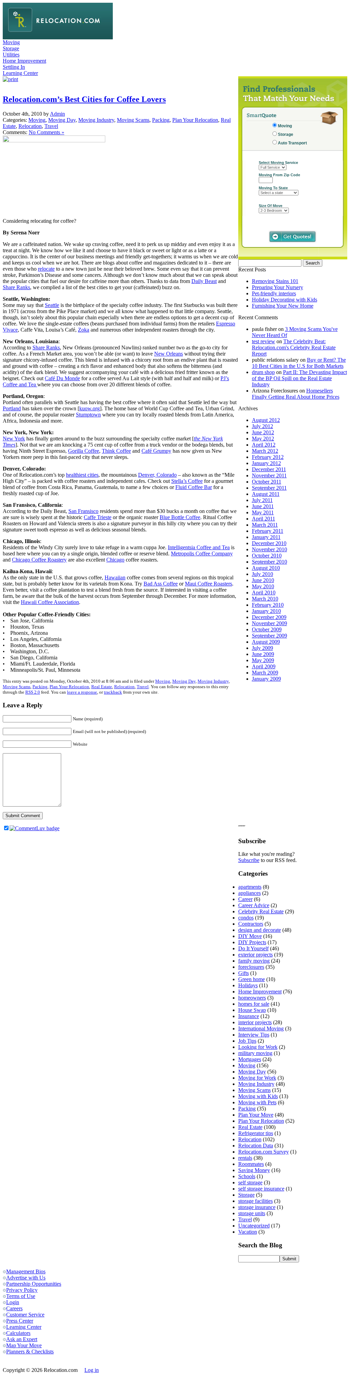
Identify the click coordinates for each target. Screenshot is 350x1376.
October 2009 (267, 629)
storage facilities (255, 1201)
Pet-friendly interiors (274, 293)
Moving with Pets (257, 1102)
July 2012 (262, 426)
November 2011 (269, 475)
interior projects (255, 1022)
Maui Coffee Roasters (208, 584)
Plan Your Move (255, 1115)
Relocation (30, 126)
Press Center (19, 1321)
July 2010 (262, 574)
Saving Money (254, 1170)
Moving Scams (133, 120)
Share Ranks (16, 287)
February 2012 (268, 457)
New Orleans (168, 354)
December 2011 (269, 469)
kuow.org (89, 408)
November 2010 (269, 549)
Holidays (248, 985)
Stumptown (88, 414)
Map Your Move (24, 1345)
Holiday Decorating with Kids (284, 300)
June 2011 (263, 506)
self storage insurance (261, 1189)
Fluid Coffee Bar (193, 487)
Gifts (243, 973)
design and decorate (259, 930)
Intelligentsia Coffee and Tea (199, 547)
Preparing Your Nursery (277, 287)
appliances (249, 893)
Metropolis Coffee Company (202, 553)
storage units (251, 1213)
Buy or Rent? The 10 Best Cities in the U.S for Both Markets (299, 363)
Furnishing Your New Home (282, 306)
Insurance (248, 1016)
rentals (245, 1158)
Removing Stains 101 (275, 281)
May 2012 (263, 438)
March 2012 (265, 451)
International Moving (261, 1028)
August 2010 (266, 568)
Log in (91, 1370)
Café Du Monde (62, 378)
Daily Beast (204, 281)
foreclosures (251, 967)
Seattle (52, 305)
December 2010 (269, 543)
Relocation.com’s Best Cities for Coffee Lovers (84, 99)
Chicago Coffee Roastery (39, 560)
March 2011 (265, 525)
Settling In (14, 67)
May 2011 (263, 512)
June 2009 (263, 654)
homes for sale (253, 1004)
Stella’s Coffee (187, 481)
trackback (113, 692)
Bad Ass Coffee (161, 584)
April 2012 (263, 445)
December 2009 (269, 617)
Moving (11, 42)
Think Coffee (116, 451)
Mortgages (249, 1059)
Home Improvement (24, 61)
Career (245, 899)
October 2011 (266, 482)
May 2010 (263, 586)
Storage (11, 48)
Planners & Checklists (30, 1351)
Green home (251, 979)
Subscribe (248, 860)
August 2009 (266, 642)
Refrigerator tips (255, 1133)
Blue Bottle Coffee (180, 517)
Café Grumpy (156, 451)
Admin (57, 114)
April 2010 (263, 592)
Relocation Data (255, 1145)
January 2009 (266, 679)
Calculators (18, 1333)
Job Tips (247, 1041)
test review (263, 341)
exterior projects (255, 954)
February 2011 (267, 531)
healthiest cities (82, 475)
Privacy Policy (22, 1290)
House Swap (252, 1010)
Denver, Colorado (157, 475)
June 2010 (263, 580)
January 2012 (266, 463)
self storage (250, 1182)
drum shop (263, 372)
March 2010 (265, 599)
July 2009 (262, 648)
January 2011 (266, 537)
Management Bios (25, 1271)
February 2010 (268, 605)
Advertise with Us (25, 1278)
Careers (14, 1308)
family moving (254, 961)
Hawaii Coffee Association (50, 602)
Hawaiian (115, 577)
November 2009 (269, 623)
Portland (12, 408)
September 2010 (269, 562)
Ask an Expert (21, 1339)
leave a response (82, 692)
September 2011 (269, 488)
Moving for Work (257, 1078)
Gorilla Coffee (83, 451)
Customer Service (25, 1314)
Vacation (247, 1232)
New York (14, 438)
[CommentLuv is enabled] (34, 828)
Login (12, 1302)
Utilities (11, 54)
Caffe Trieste (97, 517)
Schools (246, 1176)
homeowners (252, 998)
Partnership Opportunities (33, 1284)
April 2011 (263, 519)
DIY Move (250, 936)
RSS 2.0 (32, 692)
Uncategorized (254, 1226)
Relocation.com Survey (263, 1152)
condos (246, 918)
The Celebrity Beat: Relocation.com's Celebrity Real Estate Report (294, 347)
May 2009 (263, 660)
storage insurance (256, 1207)
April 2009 (263, 666)
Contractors (250, 924)
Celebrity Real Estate (261, 911)
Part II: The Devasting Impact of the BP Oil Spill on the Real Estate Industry (299, 378)
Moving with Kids (258, 1096)
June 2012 (263, 432)
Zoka (83, 330)
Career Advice (253, 905)
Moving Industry (96, 120)
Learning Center (20, 73)
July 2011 (262, 500)
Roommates (251, 1164)
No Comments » (46, 132)
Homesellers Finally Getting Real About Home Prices (295, 394)
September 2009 (269, 636)
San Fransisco (83, 511)
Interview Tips (253, 1035)
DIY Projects (252, 942)
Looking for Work (258, 1047)
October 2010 (267, 555)
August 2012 (266, 420)
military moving (255, 1053)
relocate (46, 269)
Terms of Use (20, 1296)
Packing (161, 120)
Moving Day (62, 120)
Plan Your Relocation (195, 120)
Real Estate (101, 686)
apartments (249, 887)
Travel (51, 126)
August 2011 (266, 494)
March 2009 (265, 673)
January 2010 (266, 611)
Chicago (115, 560)
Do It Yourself (253, 948)
